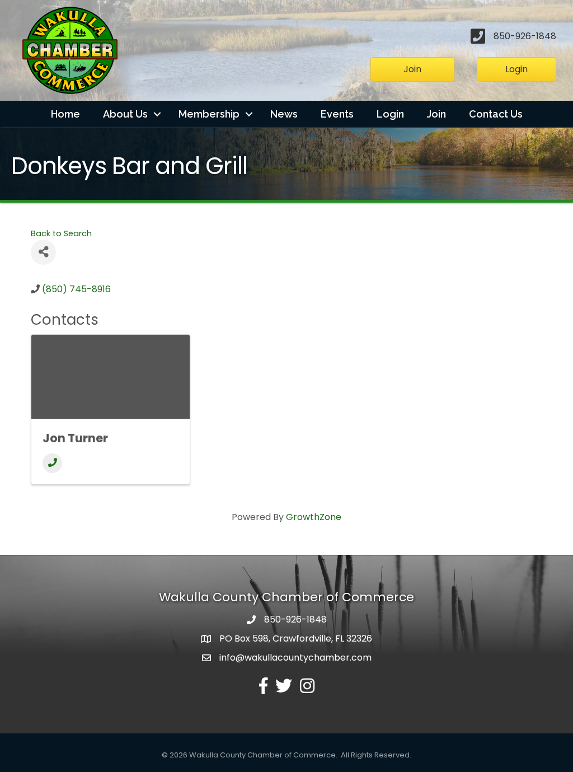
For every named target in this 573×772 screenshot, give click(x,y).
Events (337, 114)
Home (65, 114)
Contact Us (496, 114)
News (284, 114)
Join (436, 114)
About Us (125, 114)
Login (390, 114)
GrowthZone (313, 517)
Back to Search (61, 233)
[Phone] (52, 463)
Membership (209, 114)
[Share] (43, 252)
